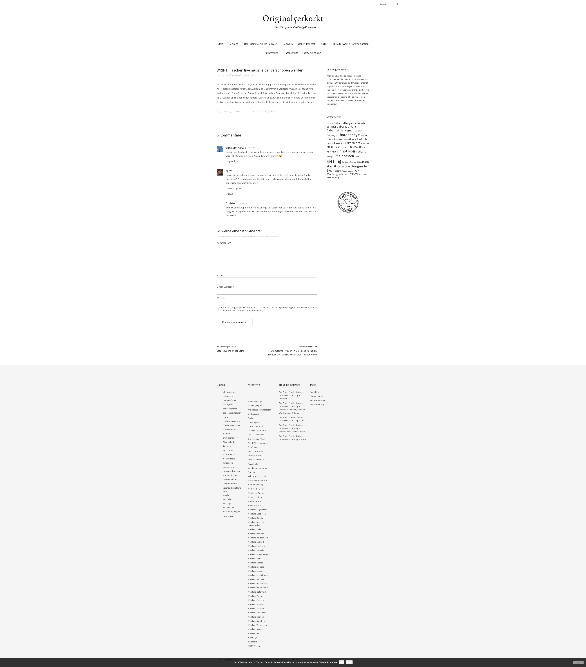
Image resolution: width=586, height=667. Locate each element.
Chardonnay (348, 134)
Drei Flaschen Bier (256, 434)
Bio (342, 123)
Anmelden (314, 392)
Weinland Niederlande (258, 587)
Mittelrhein (365, 143)
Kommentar (224, 242)
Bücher (251, 418)
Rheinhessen (344, 156)
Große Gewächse (256, 459)
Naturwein (344, 147)
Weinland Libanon (256, 571)
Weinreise (252, 641)
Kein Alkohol (253, 464)
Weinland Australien (257, 513)
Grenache (354, 139)
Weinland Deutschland (258, 537)
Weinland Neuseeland (257, 583)
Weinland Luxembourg (258, 575)
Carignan (358, 131)
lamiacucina (228, 450)
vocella (226, 495)
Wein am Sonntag (256, 484)
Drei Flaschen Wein (256, 438)
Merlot (356, 143)
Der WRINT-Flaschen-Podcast (299, 44)
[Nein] (578, 662)
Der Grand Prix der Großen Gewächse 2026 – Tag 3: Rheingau (291, 395)
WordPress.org (317, 404)
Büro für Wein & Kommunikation (351, 44)
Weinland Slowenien (257, 612)
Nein (349, 662)
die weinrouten (230, 429)
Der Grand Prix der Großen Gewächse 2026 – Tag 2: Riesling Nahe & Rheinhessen (292, 428)
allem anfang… (229, 392)
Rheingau (330, 157)
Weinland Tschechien (257, 625)
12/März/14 (237, 171)
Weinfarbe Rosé (255, 497)
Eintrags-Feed (316, 396)
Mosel (330, 147)
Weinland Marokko (256, 579)
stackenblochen (230, 475)
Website (221, 297)
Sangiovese (346, 162)
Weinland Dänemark (257, 533)
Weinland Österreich (257, 591)
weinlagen (227, 503)
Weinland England (256, 541)
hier (291, 102)
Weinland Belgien (255, 517)
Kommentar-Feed (318, 400)
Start (220, 44)
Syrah (330, 170)
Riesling (334, 161)
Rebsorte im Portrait (257, 476)
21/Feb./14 (251, 147)
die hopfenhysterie (231, 421)
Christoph (232, 203)
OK (341, 662)
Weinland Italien (255, 558)
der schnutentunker (232, 412)
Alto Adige (330, 123)
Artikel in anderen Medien (259, 409)
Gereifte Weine (254, 455)
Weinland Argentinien (257, 509)
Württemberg (333, 177)
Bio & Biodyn (253, 413)
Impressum (271, 53)
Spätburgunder (356, 166)
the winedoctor (230, 483)
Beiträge (233, 44)
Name (220, 275)
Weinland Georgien (256, 550)
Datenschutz (291, 53)
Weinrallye (252, 637)
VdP (356, 170)
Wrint (347, 174)
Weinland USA (254, 633)
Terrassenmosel (348, 171)
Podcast (265, 112)
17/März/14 (243, 203)
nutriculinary (228, 467)
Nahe (337, 146)
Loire (348, 143)
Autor (324, 44)
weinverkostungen (231, 511)
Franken (338, 139)
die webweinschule (231, 425)
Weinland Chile (254, 529)
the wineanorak (230, 479)
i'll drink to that (229, 442)
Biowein (361, 123)
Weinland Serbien (256, 608)
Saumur (353, 162)
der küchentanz (230, 408)
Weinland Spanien (256, 616)
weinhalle (227, 499)
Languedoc (340, 143)
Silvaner (338, 166)
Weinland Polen (255, 596)
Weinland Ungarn (255, 629)
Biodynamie (350, 123)
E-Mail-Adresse (225, 286)
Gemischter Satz (255, 451)
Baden (337, 123)
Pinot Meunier (332, 152)
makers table (229, 458)
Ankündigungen (229, 112)
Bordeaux (331, 126)
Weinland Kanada (255, 562)
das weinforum (229, 400)
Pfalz (351, 147)
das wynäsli (228, 404)
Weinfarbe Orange (256, 493)
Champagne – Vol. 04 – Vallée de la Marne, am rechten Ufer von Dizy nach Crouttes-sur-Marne (292, 350)
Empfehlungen (254, 447)
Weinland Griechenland (258, 554)
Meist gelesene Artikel (258, 468)
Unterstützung (312, 53)
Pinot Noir (346, 151)
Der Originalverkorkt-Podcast (260, 44)
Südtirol (338, 171)
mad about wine (230, 454)
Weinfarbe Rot (254, 501)
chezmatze (228, 396)
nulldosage (228, 462)
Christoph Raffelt (235, 75)
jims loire (227, 446)
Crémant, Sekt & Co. (257, 430)
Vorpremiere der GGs (257, 480)
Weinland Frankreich (257, 546)
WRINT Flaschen (242, 112)
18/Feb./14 (220, 75)
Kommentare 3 (248, 75)
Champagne (332, 135)
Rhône (356, 157)
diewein (226, 433)
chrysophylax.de (236, 147)
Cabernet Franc (346, 126)
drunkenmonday (230, 437)
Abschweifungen (255, 401)
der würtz (227, 417)
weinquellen (228, 507)
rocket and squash (231, 471)
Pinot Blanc (360, 147)
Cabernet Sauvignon (340, 130)
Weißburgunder (335, 174)
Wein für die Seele (256, 488)
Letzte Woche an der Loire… (231, 348)
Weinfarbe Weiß (255, 505)
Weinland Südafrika (256, 621)
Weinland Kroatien (256, 566)
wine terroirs (229, 516)
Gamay (346, 139)
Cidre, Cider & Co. (256, 426)
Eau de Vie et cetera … (258, 443)
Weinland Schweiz (256, 604)
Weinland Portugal (256, 600)
